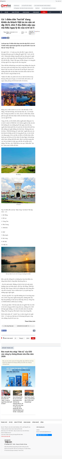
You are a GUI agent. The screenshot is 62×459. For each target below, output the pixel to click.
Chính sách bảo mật (5, 436)
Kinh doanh (27, 422)
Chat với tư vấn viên (43, 435)
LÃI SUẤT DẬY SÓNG (26, 5)
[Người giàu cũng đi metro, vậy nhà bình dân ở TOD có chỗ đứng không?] (30, 393)
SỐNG (44, 12)
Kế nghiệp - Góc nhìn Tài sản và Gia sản (23, 8)
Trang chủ (4, 422)
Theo (18, 326)
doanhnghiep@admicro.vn (45, 431)
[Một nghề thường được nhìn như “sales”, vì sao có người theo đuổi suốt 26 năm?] (6, 393)
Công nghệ (35, 422)
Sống (22, 32)
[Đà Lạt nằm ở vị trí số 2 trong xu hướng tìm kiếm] (18, 259)
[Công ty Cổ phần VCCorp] (8, 441)
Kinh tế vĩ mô (18, 422)
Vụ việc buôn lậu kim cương (48, 8)
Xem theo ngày (8, 338)
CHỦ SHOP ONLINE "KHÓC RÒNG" (42, 5)
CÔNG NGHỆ (36, 12)
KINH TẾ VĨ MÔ (15, 12)
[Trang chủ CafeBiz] (1, 12)
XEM (33, 338)
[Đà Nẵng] (18, 160)
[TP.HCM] (18, 190)
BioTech (37, 8)
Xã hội (11, 422)
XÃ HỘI (6, 12)
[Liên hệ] (8, 38)
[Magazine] (3, 1)
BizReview (16, 5)
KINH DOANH (26, 12)
